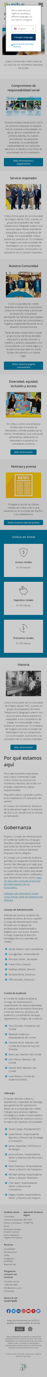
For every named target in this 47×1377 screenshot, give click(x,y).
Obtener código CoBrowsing (23, 1367)
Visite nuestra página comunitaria (23, 366)
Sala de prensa (10, 1252)
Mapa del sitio (10, 1264)
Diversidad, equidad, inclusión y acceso (12, 1230)
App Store (28, 1219)
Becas (6, 1226)
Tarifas (6, 1255)
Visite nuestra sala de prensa (23, 522)
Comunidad (9, 1216)
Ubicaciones (9, 1291)
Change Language (23, 37)
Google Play (28, 1222)
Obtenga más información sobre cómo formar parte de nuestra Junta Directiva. (23, 897)
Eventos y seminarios (13, 1223)
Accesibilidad (9, 1249)
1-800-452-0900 (10, 1285)
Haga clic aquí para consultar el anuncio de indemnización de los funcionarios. (23, 882)
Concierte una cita (11, 1281)
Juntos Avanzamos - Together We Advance (13, 1236)
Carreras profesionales (13, 1219)
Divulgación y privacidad (9, 1259)
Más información (23, 452)
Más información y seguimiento (23, 162)
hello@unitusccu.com (13, 1288)
